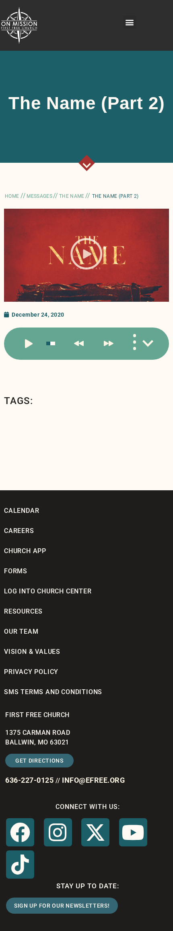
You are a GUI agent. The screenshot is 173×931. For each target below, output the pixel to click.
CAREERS (19, 531)
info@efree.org (93, 780)
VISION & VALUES (32, 651)
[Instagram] (58, 832)
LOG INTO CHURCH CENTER (48, 591)
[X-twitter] (95, 832)
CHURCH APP (25, 551)
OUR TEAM (21, 631)
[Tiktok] (20, 864)
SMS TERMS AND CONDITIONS (53, 692)
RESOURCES (23, 611)
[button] (130, 22)
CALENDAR (21, 510)
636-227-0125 (29, 780)
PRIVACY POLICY (31, 672)
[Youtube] (133, 832)
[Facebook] (20, 832)
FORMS (15, 571)
